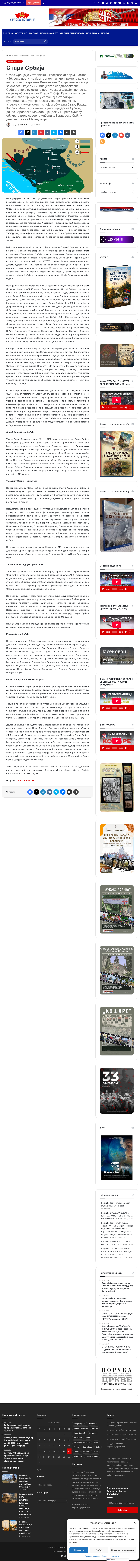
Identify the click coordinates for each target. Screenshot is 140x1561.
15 (64, 1446)
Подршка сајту (49, 33)
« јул (39, 1469)
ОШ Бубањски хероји (82, 1442)
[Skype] (54, 132)
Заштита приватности (110, 1556)
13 (54, 1446)
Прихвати (79, 1550)
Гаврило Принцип (81, 1428)
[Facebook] (21, 132)
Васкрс (92, 1424)
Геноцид (94, 1428)
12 (49, 1446)
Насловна (12, 55)
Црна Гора (78, 1456)
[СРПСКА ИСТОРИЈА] (23, 17)
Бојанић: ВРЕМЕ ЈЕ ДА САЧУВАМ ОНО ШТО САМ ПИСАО (25, 1527)
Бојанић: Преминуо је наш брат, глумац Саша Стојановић (25, 1481)
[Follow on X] (25, 125)
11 (44, 1446)
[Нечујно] (125, 407)
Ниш (88, 1438)
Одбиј (99, 1550)
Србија (76, 1452)
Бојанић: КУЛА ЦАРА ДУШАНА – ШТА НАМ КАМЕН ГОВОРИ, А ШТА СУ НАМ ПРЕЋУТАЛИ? (116, 1216)
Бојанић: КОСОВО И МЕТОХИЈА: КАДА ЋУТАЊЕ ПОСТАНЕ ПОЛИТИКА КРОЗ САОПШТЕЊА (83, 3)
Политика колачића (92, 1556)
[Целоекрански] (130, 407)
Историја (92, 1433)
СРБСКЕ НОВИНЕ (25, 780)
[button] (134, 1522)
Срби (98, 1447)
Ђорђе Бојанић (17, 125)
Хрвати (95, 1452)
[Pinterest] (41, 132)
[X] (27, 132)
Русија (76, 1447)
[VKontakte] (47, 132)
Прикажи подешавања (122, 1550)
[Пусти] (103, 407)
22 (64, 1451)
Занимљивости (25, 55)
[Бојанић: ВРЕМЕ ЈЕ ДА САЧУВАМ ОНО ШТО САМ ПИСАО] (9, 1525)
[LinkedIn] (34, 132)
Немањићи (78, 1438)
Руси (96, 1442)
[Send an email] (26, 125)
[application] (117, 400)
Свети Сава (87, 1447)
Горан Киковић (79, 1433)
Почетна (8, 33)
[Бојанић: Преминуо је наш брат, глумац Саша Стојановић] (9, 1478)
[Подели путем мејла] (67, 132)
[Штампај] (73, 132)
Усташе (86, 1452)
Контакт (33, 33)
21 (59, 1451)
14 (59, 1446)
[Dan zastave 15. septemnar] (117, 209)
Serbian (113, 1559)
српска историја (92, 1456)
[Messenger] (60, 132)
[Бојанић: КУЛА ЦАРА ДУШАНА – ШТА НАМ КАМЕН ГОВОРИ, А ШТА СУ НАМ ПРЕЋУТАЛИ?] (9, 1498)
